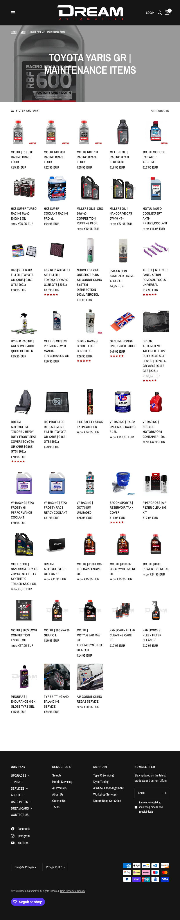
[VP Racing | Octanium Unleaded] (90, 483)
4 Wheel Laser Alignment (108, 788)
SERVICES (17, 788)
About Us (57, 794)
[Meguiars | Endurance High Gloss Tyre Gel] (24, 677)
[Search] (159, 12)
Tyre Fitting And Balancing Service (56, 701)
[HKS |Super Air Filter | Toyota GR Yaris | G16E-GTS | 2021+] (24, 250)
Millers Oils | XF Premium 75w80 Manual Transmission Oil (56, 348)
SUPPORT (100, 766)
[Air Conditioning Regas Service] (90, 677)
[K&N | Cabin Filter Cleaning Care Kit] (123, 610)
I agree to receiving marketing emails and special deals (151, 807)
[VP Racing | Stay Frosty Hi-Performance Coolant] (24, 483)
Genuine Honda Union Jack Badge (123, 343)
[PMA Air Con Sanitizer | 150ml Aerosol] (123, 250)
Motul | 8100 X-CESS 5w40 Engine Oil (123, 569)
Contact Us (58, 800)
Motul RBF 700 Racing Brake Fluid (87, 157)
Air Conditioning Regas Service (89, 699)
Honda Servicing (62, 781)
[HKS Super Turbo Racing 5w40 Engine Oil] (24, 189)
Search (56, 775)
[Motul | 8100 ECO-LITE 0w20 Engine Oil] (90, 544)
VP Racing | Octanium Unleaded (85, 507)
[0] (166, 12)
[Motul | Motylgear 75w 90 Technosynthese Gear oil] (90, 610)
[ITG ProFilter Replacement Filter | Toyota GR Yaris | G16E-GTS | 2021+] (57, 402)
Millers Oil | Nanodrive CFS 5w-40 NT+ (121, 213)
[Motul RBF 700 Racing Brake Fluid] (90, 132)
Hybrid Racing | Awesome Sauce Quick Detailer (23, 346)
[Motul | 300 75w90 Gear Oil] (57, 610)
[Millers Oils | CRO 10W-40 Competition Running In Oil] (90, 189)
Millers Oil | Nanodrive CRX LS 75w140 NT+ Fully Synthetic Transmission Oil (24, 574)
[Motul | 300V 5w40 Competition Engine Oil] (24, 610)
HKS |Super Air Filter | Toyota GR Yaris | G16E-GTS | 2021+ (22, 277)
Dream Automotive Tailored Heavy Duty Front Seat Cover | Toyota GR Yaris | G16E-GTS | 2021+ (23, 436)
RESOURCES (61, 766)
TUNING (16, 782)
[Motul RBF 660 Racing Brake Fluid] (57, 132)
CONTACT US (20, 814)
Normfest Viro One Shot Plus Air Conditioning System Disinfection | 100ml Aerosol (89, 282)
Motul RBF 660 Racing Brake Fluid (54, 157)
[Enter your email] (164, 793)
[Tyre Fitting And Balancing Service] (57, 677)
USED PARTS (19, 801)
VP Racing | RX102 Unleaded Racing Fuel (123, 426)
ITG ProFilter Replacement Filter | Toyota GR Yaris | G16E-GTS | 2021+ (55, 431)
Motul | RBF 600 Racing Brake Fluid (22, 157)
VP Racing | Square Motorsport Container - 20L (154, 429)
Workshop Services (105, 794)
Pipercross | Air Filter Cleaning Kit (154, 507)
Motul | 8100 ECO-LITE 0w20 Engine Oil (89, 569)
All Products (59, 788)
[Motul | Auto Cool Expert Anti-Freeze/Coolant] (156, 189)
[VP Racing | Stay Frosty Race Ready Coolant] (57, 483)
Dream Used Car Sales (107, 800)
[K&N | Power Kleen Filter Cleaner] (156, 610)
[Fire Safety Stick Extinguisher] (90, 402)
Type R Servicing (103, 775)
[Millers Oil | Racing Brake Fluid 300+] (123, 132)
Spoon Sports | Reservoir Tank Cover (121, 507)
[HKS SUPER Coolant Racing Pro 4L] (57, 189)
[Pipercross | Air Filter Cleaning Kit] (156, 483)
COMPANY (18, 766)
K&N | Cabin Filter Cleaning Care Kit (122, 635)
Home (13, 32)
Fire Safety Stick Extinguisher (90, 424)
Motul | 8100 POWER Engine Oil (156, 566)
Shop (23, 32)
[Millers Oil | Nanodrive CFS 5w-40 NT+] (123, 189)
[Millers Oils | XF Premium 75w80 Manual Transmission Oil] (57, 321)
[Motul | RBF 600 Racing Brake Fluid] (24, 132)
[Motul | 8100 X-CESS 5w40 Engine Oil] (123, 544)
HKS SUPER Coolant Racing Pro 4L (56, 213)
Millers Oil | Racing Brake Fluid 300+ (120, 157)
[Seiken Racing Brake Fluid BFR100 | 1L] (90, 321)
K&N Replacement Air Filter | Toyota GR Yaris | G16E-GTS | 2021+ (57, 277)
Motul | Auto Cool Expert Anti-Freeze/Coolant (155, 216)
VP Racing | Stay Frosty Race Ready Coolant (55, 507)
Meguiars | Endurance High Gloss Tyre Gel (23, 701)
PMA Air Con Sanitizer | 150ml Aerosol (122, 276)
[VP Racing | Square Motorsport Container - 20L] (156, 402)
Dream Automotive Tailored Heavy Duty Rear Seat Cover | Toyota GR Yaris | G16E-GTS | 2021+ (154, 356)
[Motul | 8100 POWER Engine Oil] (156, 544)
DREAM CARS (20, 808)
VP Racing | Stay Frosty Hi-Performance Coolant (22, 510)
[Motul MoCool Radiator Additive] (156, 132)
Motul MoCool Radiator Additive (154, 157)
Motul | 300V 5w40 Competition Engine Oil (24, 635)
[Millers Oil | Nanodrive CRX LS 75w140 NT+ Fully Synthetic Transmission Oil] (24, 544)
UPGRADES (18, 775)
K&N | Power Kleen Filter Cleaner (152, 635)
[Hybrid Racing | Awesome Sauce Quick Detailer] (24, 321)
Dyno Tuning (101, 781)
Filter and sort (28, 110)
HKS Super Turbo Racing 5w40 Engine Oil (24, 213)
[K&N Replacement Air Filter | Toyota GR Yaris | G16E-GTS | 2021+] (57, 250)
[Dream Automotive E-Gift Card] (57, 544)
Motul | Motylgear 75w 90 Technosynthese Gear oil (90, 640)
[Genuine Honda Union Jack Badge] (123, 321)
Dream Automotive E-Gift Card (54, 569)
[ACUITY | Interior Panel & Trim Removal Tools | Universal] (156, 250)
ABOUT (15, 795)
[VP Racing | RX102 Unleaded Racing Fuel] (123, 402)
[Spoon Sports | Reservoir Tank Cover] (123, 483)
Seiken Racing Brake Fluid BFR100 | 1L (87, 346)
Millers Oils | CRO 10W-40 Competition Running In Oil (90, 216)
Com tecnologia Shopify (72, 891)
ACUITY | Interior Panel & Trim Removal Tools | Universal (155, 277)
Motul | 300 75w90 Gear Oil (57, 633)
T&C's (55, 807)
